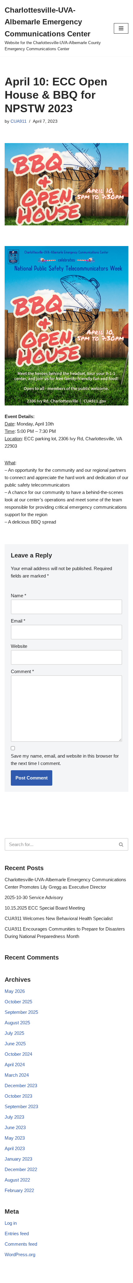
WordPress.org (20, 1254)
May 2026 (15, 991)
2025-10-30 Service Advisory (34, 897)
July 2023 (14, 1117)
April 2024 (15, 1064)
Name (18, 595)
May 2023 (15, 1138)
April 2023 (15, 1148)
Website (19, 646)
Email (18, 620)
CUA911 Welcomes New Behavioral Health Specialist (59, 918)
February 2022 (19, 1190)
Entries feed (17, 1233)
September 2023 (21, 1106)
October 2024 (18, 1054)
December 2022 (21, 1169)
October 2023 (18, 1096)
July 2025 (14, 1033)
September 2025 (21, 1012)
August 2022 (17, 1179)
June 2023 (15, 1127)
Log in (11, 1223)
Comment (22, 671)
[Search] (121, 844)
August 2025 (17, 1022)
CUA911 (19, 121)
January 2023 (18, 1159)
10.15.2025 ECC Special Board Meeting (45, 908)
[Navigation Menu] (121, 28)
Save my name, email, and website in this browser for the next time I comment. (65, 759)
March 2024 (17, 1075)
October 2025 (18, 1001)
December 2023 (21, 1085)
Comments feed (21, 1244)
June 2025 (15, 1043)
